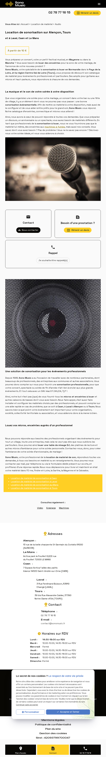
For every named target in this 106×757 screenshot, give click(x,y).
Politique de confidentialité (53, 724)
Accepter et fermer (69, 712)
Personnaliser (32, 712)
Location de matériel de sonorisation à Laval (34, 481)
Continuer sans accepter (27, 705)
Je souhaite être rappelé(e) (53, 260)
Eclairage (51, 508)
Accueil (25, 24)
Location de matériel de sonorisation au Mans (34, 484)
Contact (53, 753)
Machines (64, 508)
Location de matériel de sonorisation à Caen (34, 478)
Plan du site (53, 729)
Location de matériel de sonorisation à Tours (34, 488)
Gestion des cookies (53, 733)
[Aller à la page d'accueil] (15, 4)
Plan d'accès (20, 753)
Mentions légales (53, 720)
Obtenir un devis (90, 12)
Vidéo (40, 508)
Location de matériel (42, 24)
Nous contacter (28, 230)
